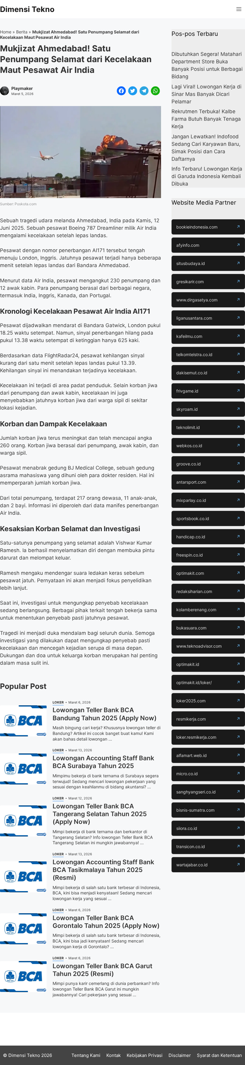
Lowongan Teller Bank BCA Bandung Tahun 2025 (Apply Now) (105, 713)
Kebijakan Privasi (145, 1055)
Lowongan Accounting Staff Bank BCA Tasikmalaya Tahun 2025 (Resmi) (103, 870)
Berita (21, 31)
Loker (58, 702)
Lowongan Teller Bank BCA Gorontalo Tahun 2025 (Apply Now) (106, 921)
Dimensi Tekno (27, 9)
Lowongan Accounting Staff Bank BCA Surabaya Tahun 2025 (103, 762)
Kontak (113, 1055)
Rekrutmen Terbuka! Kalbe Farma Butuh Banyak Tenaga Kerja (206, 118)
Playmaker (22, 88)
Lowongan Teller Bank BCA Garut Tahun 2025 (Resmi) (102, 969)
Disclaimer (180, 1055)
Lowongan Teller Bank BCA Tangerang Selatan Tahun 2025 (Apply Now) (100, 814)
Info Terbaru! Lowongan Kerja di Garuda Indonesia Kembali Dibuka (207, 176)
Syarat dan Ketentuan (219, 1055)
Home (5, 31)
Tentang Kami (85, 1055)
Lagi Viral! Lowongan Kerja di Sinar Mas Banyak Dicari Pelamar (206, 94)
